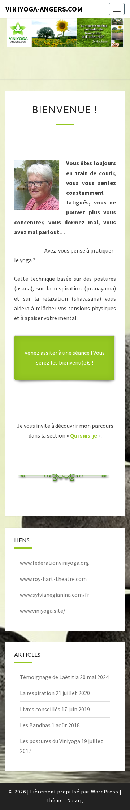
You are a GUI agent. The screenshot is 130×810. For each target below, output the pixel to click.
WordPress (104, 791)
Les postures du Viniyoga (50, 741)
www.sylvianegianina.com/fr (54, 594)
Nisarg (75, 800)
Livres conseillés (40, 709)
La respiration (37, 693)
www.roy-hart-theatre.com (53, 578)
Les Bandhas (35, 725)
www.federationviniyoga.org (54, 562)
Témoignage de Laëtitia (49, 677)
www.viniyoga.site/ (42, 610)
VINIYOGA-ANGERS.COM (44, 8)
